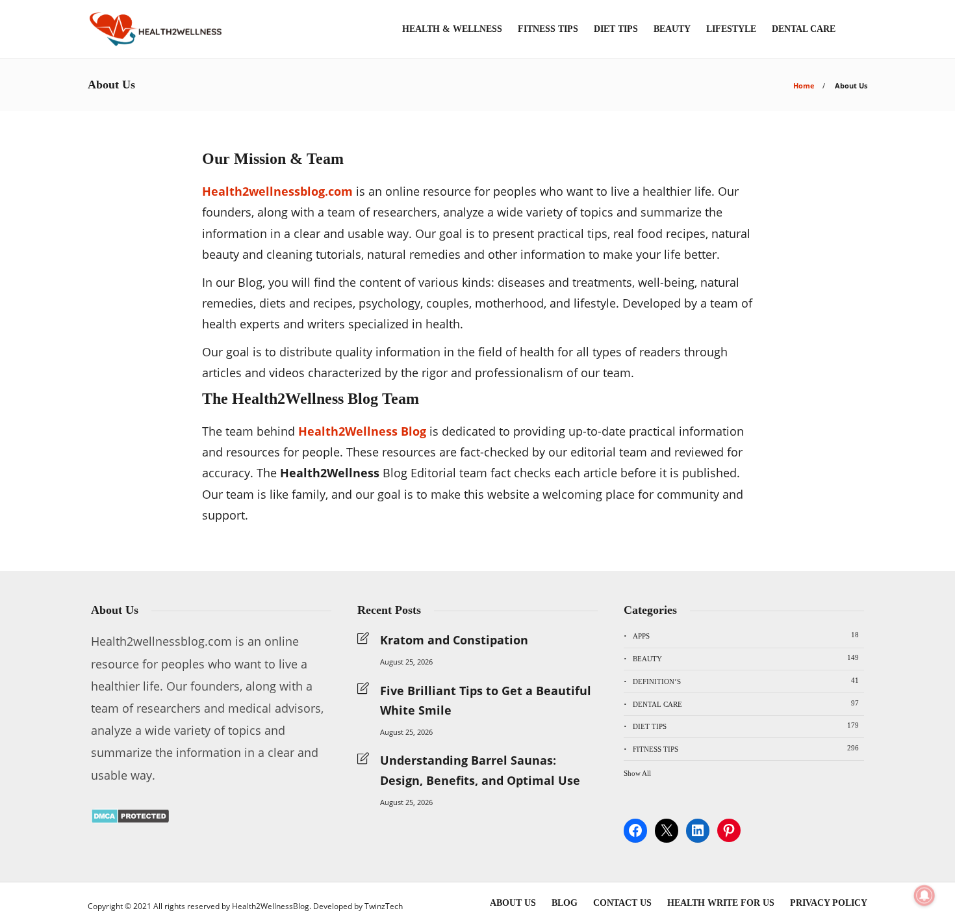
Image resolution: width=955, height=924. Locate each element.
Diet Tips (616, 29)
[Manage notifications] (924, 895)
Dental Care (803, 29)
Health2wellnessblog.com (277, 191)
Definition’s (746, 680)
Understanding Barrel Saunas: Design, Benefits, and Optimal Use (480, 770)
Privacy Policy (828, 903)
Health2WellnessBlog (270, 906)
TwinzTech (383, 906)
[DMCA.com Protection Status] (130, 819)
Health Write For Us (720, 903)
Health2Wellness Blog (362, 431)
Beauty (672, 29)
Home (804, 85)
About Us (513, 903)
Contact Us (622, 903)
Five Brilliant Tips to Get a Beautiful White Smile (485, 701)
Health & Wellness (452, 29)
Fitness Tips (548, 29)
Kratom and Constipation (454, 640)
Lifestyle (731, 29)
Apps (746, 635)
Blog (565, 903)
